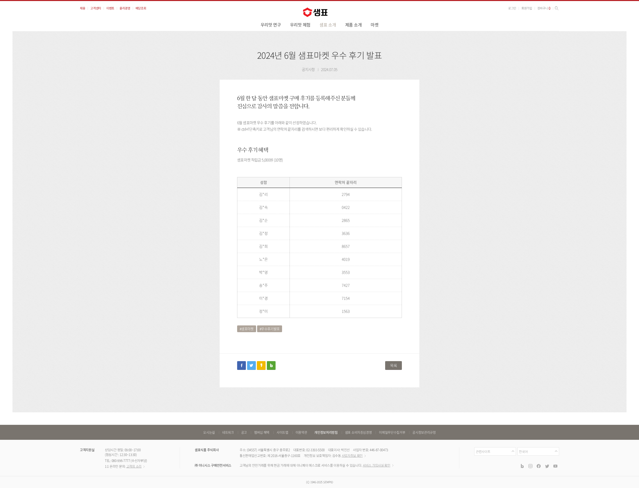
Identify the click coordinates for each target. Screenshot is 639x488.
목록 (393, 365)
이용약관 (301, 432)
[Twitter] (547, 466)
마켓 (374, 24)
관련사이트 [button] (483, 451)
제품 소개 (353, 24)
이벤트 (110, 8)
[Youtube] (555, 466)
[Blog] (522, 466)
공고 (244, 432)
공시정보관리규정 (424, 432)
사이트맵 (282, 432)
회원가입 (526, 8)
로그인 (512, 8)
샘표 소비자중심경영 (358, 432)
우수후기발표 (270, 328)
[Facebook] (538, 466)
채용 (82, 8)
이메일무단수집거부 (392, 432)
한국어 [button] (523, 451)
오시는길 (209, 432)
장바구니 (543, 8)
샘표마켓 (247, 328)
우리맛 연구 (271, 24)
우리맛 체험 (300, 24)
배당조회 (141, 8)
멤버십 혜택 (261, 432)
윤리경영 (125, 8)
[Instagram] (530, 466)
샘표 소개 (328, 24)
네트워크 (228, 432)
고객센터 (95, 8)
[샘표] (315, 12)
